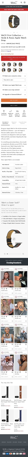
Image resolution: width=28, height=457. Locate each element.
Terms (24, 442)
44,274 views (4, 290)
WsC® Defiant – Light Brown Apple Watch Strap (20, 401)
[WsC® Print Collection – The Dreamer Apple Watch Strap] (3, 70)
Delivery (9, 442)
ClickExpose (21, 451)
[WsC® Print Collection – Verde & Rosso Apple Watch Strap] (9, 64)
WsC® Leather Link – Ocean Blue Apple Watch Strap (19, 425)
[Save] (12, 288)
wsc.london (6, 268)
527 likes (3, 318)
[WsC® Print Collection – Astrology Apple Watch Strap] (9, 70)
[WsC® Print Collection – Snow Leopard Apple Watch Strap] (14, 64)
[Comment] (4, 288)
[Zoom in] (23, 254)
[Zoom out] (5, 254)
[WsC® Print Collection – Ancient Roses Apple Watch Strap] (20, 64)
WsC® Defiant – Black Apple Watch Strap (7, 424)
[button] (2, 2)
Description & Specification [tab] (5, 122)
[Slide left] (10, 32)
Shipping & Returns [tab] (14, 122)
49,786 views (18, 318)
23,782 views (4, 346)
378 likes (17, 346)
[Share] (6, 288)
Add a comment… (5, 293)
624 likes (17, 374)
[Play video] (7, 279)
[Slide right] (17, 32)
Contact (4, 442)
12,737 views (18, 290)
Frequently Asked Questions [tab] (22, 122)
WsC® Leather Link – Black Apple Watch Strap (7, 401)
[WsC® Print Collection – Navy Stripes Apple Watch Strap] (3, 64)
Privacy (20, 442)
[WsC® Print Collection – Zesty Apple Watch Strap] (14, 70)
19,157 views (4, 374)
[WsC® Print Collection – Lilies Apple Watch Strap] (20, 70)
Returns (15, 442)
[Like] (2, 288)
